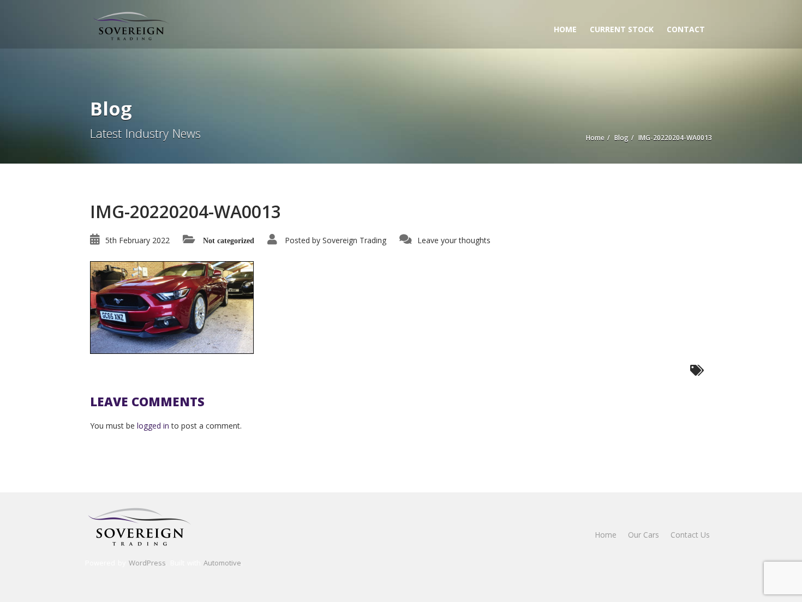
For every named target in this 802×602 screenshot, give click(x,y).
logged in (153, 425)
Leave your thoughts (453, 240)
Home (565, 29)
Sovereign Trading (354, 240)
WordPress (147, 563)
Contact (686, 29)
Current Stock (622, 29)
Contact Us (690, 534)
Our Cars (643, 534)
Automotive (222, 563)
